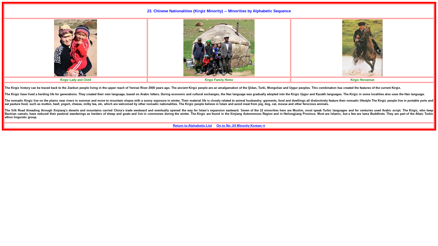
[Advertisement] (40, 162)
